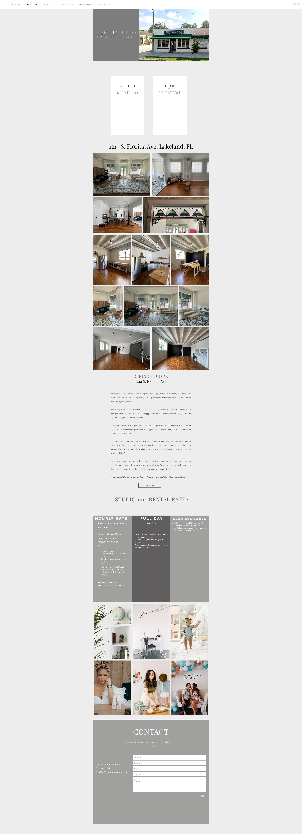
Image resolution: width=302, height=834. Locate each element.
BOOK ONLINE (147, 742)
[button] (112, 631)
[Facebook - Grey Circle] (294, 3)
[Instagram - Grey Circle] (298, 3)
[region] (127, 105)
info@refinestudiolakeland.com (112, 772)
